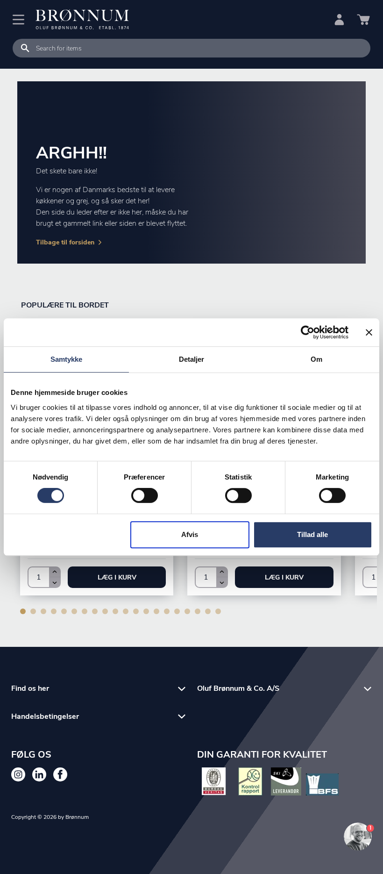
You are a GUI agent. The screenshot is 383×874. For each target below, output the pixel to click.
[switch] (144, 495)
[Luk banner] (369, 332)
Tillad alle (312, 534)
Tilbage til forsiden (65, 242)
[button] (117, 577)
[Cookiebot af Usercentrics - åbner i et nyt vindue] (307, 332)
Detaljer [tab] (192, 359)
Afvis (189, 534)
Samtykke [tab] (66, 359)
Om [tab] (316, 359)
